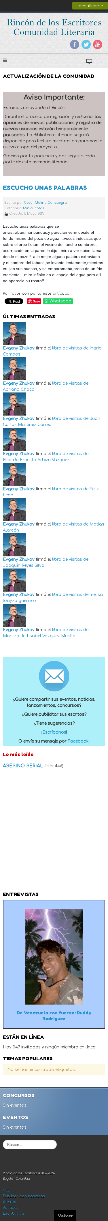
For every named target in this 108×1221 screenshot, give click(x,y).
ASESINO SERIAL (23, 765)
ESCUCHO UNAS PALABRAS (45, 187)
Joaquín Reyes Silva (23, 565)
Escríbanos (54, 732)
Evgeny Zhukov (19, 348)
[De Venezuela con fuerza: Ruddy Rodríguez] (54, 956)
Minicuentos (33, 208)
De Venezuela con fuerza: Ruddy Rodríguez (54, 1015)
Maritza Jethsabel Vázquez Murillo (39, 636)
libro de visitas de (70, 348)
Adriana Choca (19, 389)
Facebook (74, 44)
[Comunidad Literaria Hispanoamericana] (54, 27)
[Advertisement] (54, 832)
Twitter (86, 44)
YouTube (97, 44)
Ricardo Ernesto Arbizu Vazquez (36, 460)
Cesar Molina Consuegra (45, 203)
